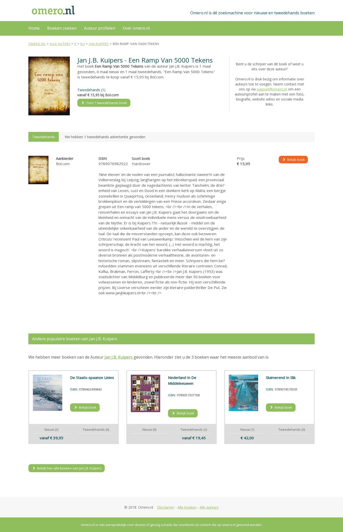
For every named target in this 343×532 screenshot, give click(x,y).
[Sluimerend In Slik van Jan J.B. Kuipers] (243, 393)
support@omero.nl (272, 89)
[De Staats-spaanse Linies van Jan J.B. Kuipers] (48, 393)
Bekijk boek (296, 159)
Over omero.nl (136, 28)
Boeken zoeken (62, 28)
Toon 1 (106, 103)
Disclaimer (165, 507)
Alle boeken (187, 507)
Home (34, 28)
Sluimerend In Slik (281, 377)
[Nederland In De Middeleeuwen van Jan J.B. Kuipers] (145, 393)
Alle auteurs (209, 507)
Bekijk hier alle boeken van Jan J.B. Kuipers (68, 468)
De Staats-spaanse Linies (92, 377)
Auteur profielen (99, 28)
